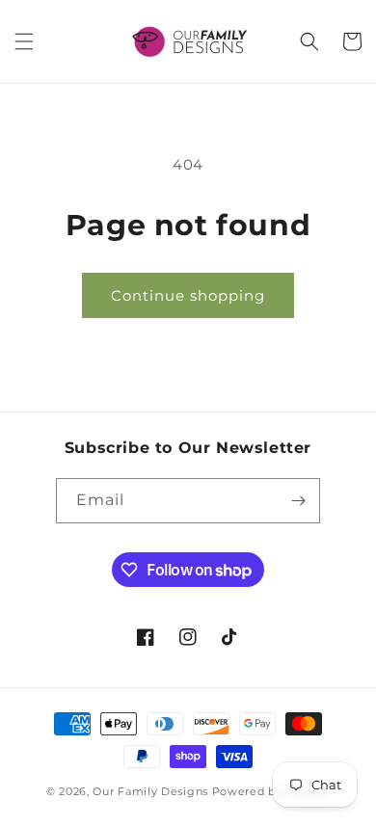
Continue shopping (188, 295)
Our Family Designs (150, 791)
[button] (24, 41)
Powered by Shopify (271, 791)
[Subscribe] (298, 500)
